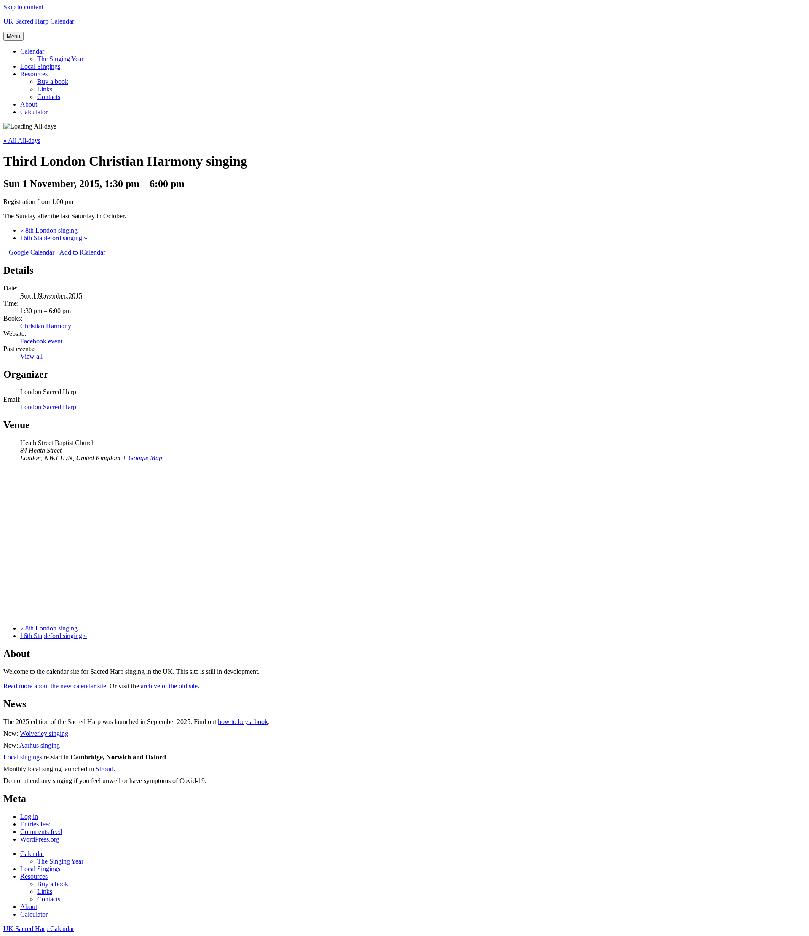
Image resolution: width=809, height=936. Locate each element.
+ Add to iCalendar (79, 252)
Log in (29, 816)
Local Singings (40, 66)
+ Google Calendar (28, 252)
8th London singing (49, 230)
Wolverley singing (44, 733)
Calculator (34, 111)
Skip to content (23, 7)
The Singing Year (60, 58)
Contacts (48, 96)
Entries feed (36, 824)
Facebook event (41, 341)
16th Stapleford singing (53, 237)
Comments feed (41, 831)
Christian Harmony (45, 326)
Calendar (32, 51)
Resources (34, 74)
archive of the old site (169, 685)
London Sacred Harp (48, 406)
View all (31, 356)
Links (44, 89)
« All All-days (21, 140)
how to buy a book (243, 721)
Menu (13, 36)
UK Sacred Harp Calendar (38, 21)
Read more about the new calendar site (54, 685)
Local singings (22, 757)
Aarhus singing (39, 745)
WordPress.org (39, 839)
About (28, 104)
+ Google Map (142, 457)
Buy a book (52, 81)
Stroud (104, 768)
